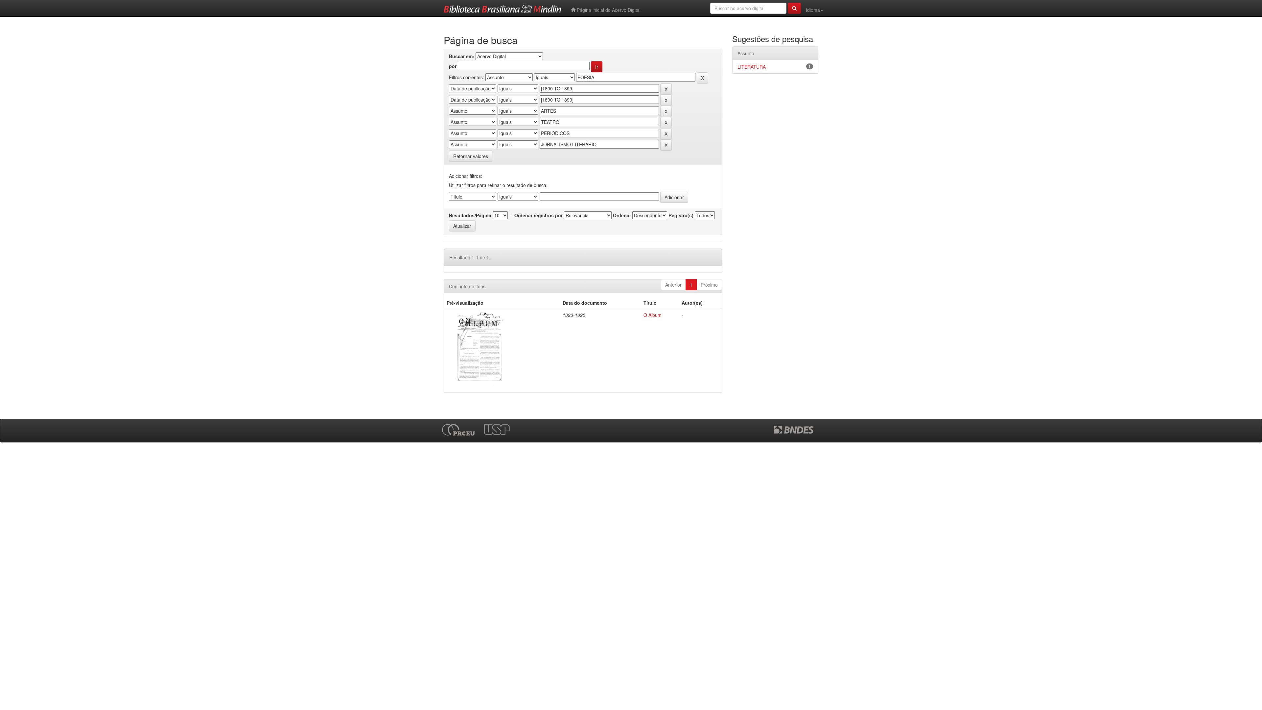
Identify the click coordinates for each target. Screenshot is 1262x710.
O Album (652, 315)
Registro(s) (680, 215)
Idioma (813, 10)
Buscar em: (461, 56)
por (452, 66)
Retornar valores (470, 156)
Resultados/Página (470, 215)
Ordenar (622, 215)
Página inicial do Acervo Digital (608, 10)
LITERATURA (751, 66)
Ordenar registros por (538, 215)
